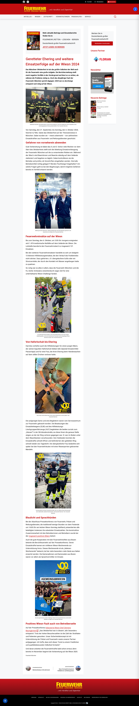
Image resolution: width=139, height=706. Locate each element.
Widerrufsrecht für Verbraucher (100, 697)
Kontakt (89, 2)
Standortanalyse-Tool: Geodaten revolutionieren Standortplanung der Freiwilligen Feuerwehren (104, 114)
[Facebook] (24, 2)
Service (88, 17)
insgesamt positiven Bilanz (39, 536)
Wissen (37, 17)
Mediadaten (100, 2)
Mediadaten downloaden (102, 43)
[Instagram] (28, 2)
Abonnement (112, 1)
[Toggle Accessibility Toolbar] (135, 9)
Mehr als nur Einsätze (101, 101)
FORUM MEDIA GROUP (77, 703)
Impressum (33, 697)
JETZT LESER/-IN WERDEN (54, 47)
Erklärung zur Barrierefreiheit (67, 697)
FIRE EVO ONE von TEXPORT (102, 106)
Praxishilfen (76, 17)
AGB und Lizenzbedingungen (52, 697)
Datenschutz (41, 697)
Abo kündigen (87, 697)
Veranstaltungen (63, 17)
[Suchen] (115, 17)
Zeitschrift (48, 17)
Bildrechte (79, 697)
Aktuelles (28, 17)
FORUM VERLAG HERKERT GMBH (65, 703)
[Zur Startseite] (49, 9)
